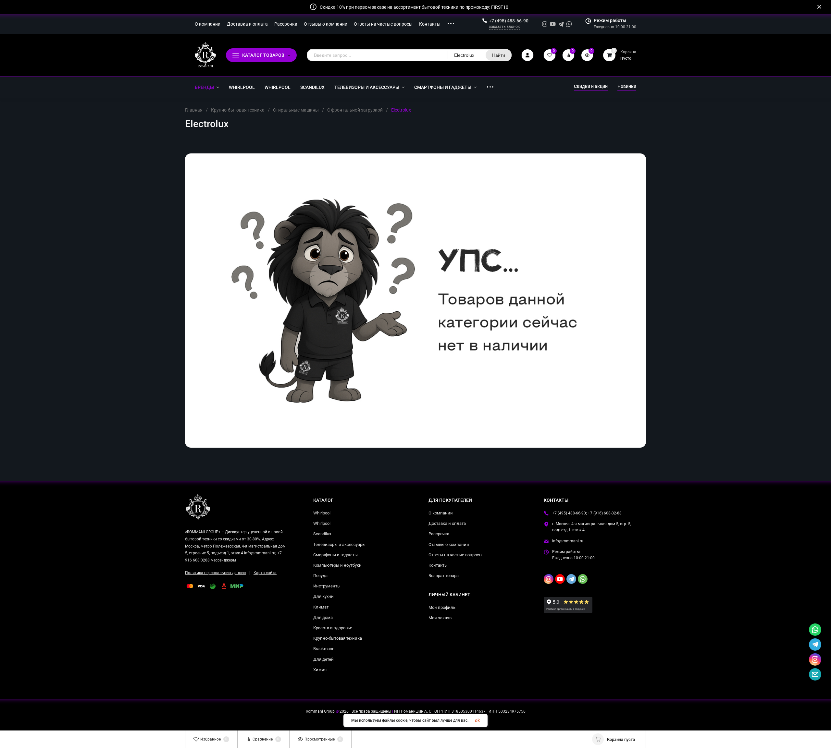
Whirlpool (321, 513)
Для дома (323, 617)
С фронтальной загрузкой (355, 110)
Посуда (320, 575)
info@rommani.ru (567, 541)
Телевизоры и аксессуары (339, 544)
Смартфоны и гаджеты (335, 554)
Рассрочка (438, 533)
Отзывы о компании (448, 544)
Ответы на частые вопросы (455, 554)
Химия (320, 669)
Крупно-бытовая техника (238, 110)
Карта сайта (265, 573)
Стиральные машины (296, 110)
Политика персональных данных (215, 573)
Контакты (438, 565)
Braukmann (323, 648)
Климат (321, 607)
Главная (194, 110)
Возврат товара (443, 575)
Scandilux (322, 533)
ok (477, 720)
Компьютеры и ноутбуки (337, 565)
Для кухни (323, 596)
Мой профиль (441, 607)
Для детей (323, 659)
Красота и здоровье (332, 627)
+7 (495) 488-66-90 (508, 20)
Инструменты (327, 586)
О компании (440, 513)
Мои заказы (440, 617)
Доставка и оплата (447, 523)
